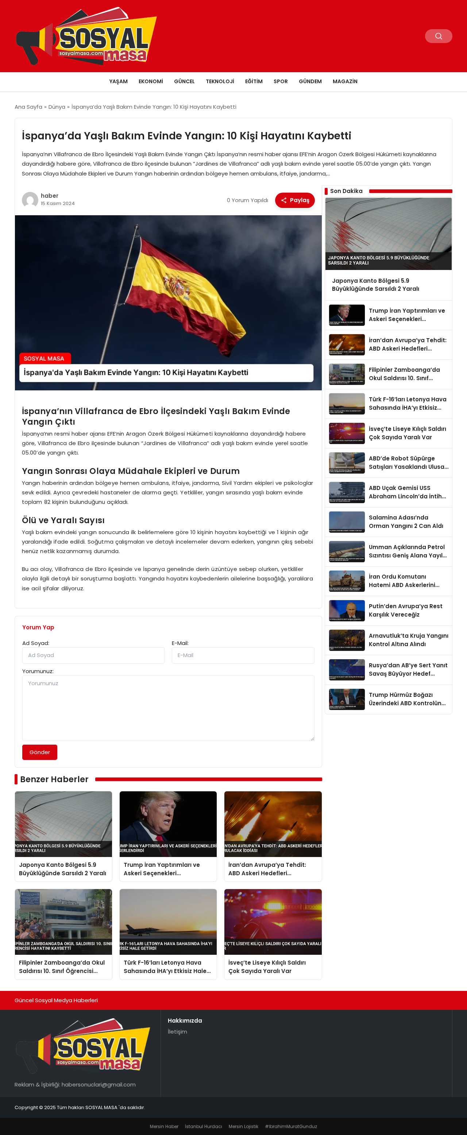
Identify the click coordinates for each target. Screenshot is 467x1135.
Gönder (40, 752)
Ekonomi (151, 81)
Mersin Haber (164, 1126)
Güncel (184, 81)
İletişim (177, 1031)
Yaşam (118, 81)
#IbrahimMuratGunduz (291, 1126)
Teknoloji (220, 81)
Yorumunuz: (38, 671)
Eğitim (254, 81)
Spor (281, 81)
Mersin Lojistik (243, 1126)
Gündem (310, 81)
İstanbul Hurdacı (203, 1126)
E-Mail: (180, 643)
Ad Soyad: (35, 643)
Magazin (345, 81)
